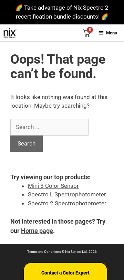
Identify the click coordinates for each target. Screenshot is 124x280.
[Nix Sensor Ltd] (10, 33)
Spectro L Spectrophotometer (67, 194)
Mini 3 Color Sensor (53, 185)
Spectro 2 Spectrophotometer (67, 203)
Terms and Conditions (44, 252)
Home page (37, 230)
